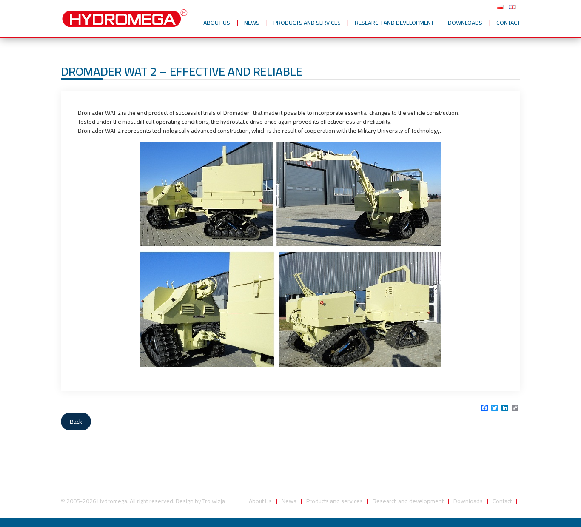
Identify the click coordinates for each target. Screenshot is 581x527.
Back (76, 421)
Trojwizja (213, 501)
